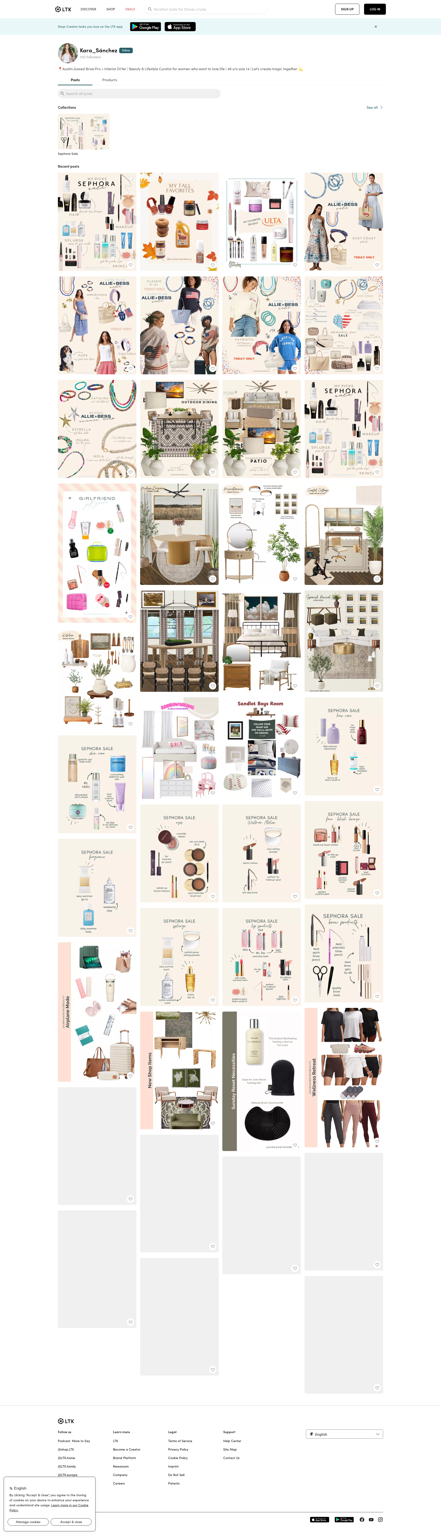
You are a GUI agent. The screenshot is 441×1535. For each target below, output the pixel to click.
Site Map (230, 1449)
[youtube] (371, 1519)
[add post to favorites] (130, 265)
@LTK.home (66, 1458)
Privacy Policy (178, 1449)
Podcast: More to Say (74, 1441)
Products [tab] (109, 80)
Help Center (232, 1441)
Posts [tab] (75, 80)
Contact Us (231, 1458)
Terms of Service (180, 1441)
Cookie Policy (178, 1458)
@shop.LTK (66, 1449)
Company (120, 1475)
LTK (115, 1441)
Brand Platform (124, 1458)
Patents (174, 1483)
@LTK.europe (67, 1475)
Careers (119, 1483)
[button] (344, 1434)
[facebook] (362, 1519)
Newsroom (121, 1466)
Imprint (173, 1466)
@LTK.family (67, 1466)
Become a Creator (126, 1449)
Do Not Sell (176, 1475)
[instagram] (380, 1519)
